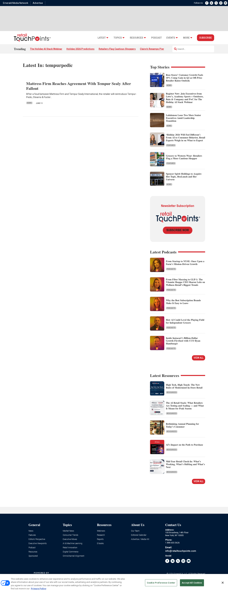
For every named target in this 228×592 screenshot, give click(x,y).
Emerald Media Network (15, 3)
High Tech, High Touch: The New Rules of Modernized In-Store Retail (184, 386)
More (186, 38)
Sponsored (33, 556)
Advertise (38, 3)
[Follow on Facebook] (206, 3)
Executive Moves (70, 539)
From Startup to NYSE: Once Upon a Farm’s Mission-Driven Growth (185, 262)
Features (171, 145)
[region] (114, 583)
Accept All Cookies (192, 582)
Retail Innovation (70, 548)
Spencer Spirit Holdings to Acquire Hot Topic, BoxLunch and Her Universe (183, 176)
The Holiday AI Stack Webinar (46, 49)
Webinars (101, 531)
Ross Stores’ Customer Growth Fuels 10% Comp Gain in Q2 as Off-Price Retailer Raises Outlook (184, 77)
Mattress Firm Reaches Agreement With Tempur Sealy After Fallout (78, 85)
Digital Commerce (70, 552)
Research (101, 535)
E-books (100, 543)
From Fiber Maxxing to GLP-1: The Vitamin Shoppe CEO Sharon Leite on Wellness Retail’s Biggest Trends (185, 282)
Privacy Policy (38, 588)
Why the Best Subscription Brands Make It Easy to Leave (183, 302)
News (29, 103)
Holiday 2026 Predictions (80, 49)
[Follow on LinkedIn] (211, 3)
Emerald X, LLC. (181, 574)
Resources (136, 38)
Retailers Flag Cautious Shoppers (117, 49)
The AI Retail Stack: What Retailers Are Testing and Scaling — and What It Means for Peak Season (185, 405)
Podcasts (171, 269)
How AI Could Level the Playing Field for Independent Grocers (185, 321)
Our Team (135, 531)
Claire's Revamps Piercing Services (159, 49)
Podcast (156, 38)
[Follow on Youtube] (225, 3)
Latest (102, 38)
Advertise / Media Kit (140, 539)
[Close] (222, 582)
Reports (100, 539)
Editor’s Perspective (37, 539)
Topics (118, 38)
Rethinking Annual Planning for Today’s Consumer (182, 425)
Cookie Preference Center (161, 582)
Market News (68, 531)
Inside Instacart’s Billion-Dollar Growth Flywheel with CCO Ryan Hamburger (183, 340)
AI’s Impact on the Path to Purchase (184, 444)
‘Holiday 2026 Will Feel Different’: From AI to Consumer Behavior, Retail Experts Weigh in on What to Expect (185, 137)
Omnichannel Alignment (73, 556)
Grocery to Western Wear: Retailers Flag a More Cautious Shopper (184, 157)
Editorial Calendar (138, 535)
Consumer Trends (70, 535)
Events (170, 38)
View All (198, 357)
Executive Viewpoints (38, 543)
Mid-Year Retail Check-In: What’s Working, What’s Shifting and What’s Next (185, 464)
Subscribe (205, 37)
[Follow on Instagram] (220, 3)
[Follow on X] (216, 3)
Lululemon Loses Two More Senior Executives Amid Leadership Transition (183, 118)
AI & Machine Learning (72, 543)
